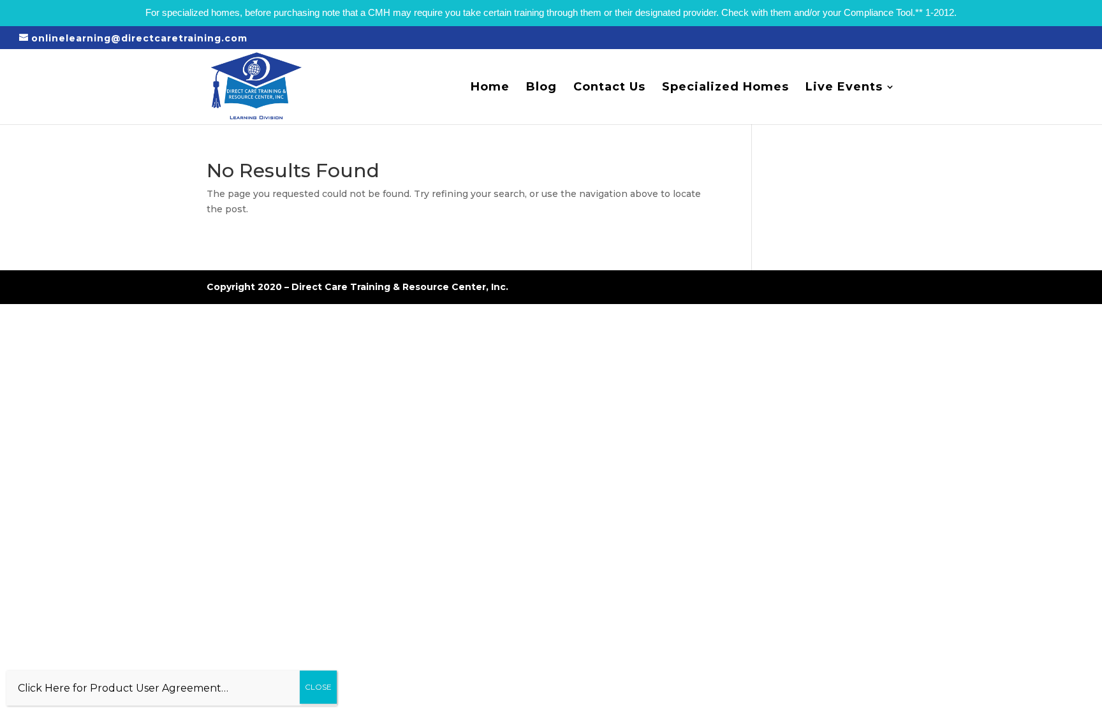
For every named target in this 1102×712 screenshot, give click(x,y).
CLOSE (318, 687)
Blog (541, 88)
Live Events (844, 88)
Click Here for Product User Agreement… (123, 688)
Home (490, 88)
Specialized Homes (725, 88)
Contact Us (609, 88)
